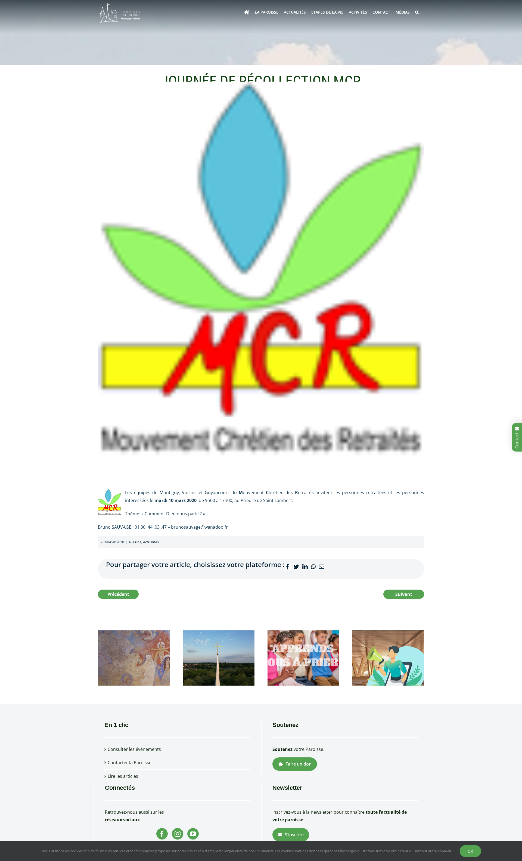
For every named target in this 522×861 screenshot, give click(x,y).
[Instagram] (177, 834)
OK (470, 851)
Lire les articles (123, 776)
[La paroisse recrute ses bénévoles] (388, 658)
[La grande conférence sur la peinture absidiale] (134, 658)
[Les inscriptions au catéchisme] (303, 658)
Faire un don (298, 764)
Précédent (118, 594)
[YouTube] (193, 834)
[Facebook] (162, 834)
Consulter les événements (134, 749)
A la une (135, 542)
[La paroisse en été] (218, 658)
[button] (417, 12)
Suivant (403, 594)
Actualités (151, 542)
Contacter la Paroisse (129, 763)
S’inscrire (294, 835)
